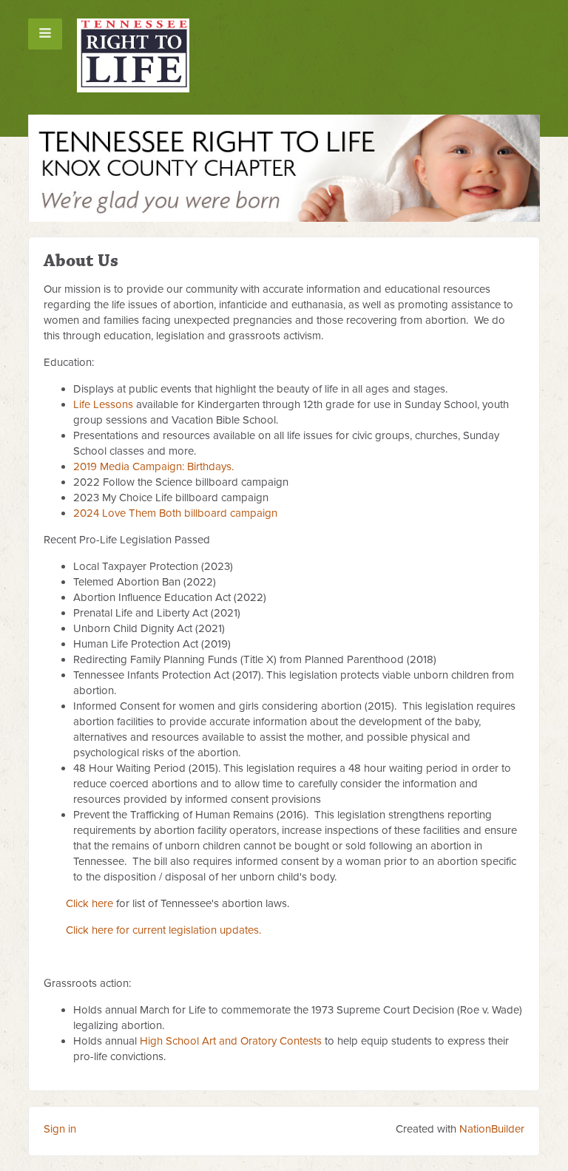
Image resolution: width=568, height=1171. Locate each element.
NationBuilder (491, 1129)
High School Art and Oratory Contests (231, 1041)
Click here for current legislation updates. (163, 930)
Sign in (60, 1129)
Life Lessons (103, 404)
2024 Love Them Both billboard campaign (175, 513)
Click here (89, 903)
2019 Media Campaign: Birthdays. (153, 466)
